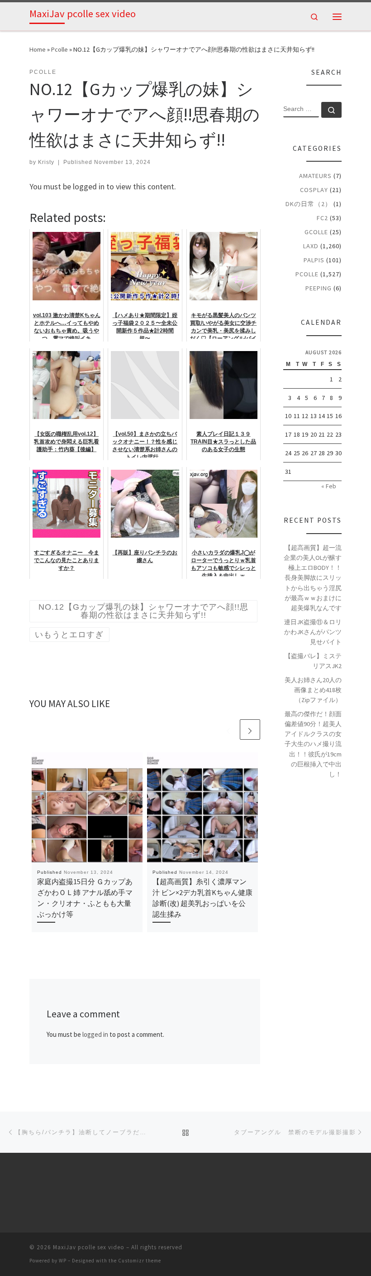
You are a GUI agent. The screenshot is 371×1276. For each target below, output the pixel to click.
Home (37, 49)
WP (63, 1260)
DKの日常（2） (308, 204)
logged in (95, 1034)
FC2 (322, 218)
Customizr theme (139, 1260)
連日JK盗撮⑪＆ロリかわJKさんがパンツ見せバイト (313, 632)
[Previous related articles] (228, 729)
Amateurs (315, 176)
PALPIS (314, 260)
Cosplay (314, 190)
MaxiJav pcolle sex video (88, 1247)
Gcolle (316, 232)
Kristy (46, 162)
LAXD (311, 246)
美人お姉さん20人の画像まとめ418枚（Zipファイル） (313, 690)
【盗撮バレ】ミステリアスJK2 (313, 661)
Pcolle (59, 49)
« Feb (328, 486)
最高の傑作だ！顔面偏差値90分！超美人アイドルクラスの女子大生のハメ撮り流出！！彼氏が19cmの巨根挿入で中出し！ (313, 744)
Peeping (318, 288)
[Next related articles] (250, 729)
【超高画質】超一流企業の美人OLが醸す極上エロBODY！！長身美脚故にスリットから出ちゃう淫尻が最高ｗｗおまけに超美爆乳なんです (313, 578)
